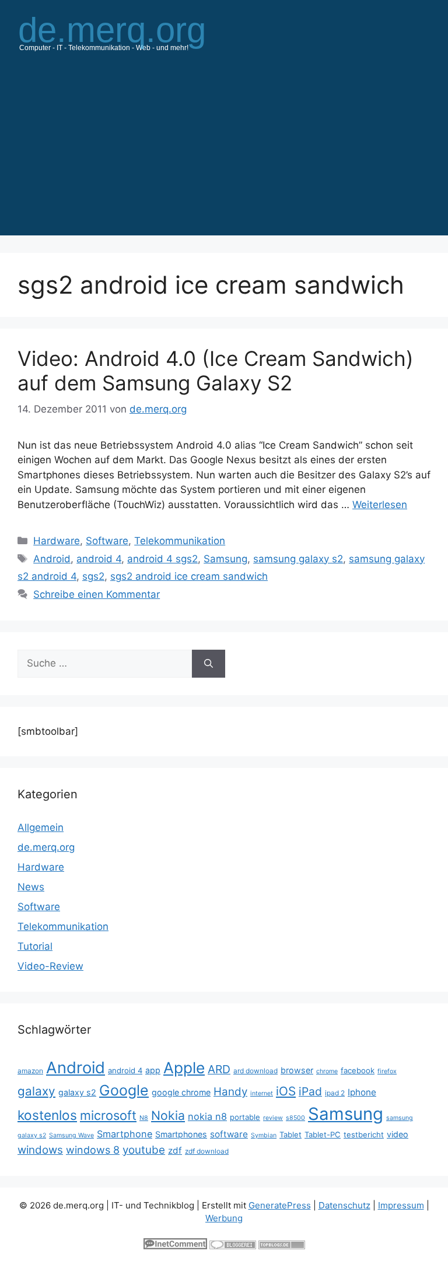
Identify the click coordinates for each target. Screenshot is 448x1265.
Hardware (56, 541)
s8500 (295, 1118)
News (31, 887)
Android (52, 559)
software (229, 1134)
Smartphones (181, 1134)
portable (245, 1117)
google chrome (181, 1092)
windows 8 (93, 1150)
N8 (143, 1118)
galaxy (36, 1091)
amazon (30, 1070)
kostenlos (47, 1115)
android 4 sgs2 (162, 559)
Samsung (225, 559)
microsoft (108, 1115)
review (273, 1118)
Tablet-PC (322, 1134)
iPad (310, 1091)
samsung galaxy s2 (298, 559)
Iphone (362, 1092)
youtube (144, 1150)
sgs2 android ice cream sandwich (189, 576)
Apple (184, 1067)
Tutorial (35, 946)
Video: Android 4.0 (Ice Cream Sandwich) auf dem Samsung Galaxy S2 (216, 370)
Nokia (168, 1115)
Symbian (263, 1135)
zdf (175, 1150)
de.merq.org (46, 847)
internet (261, 1093)
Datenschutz (344, 1205)
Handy (230, 1091)
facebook (357, 1070)
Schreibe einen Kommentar (96, 594)
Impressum (401, 1205)
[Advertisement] (224, 153)
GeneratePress (280, 1205)
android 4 (98, 559)
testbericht (364, 1134)
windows (40, 1150)
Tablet (290, 1134)
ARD (219, 1069)
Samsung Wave (71, 1135)
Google (124, 1090)
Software (107, 541)
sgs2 (93, 576)
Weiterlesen (379, 504)
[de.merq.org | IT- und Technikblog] (126, 32)
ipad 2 (335, 1092)
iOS (286, 1091)
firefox (387, 1071)
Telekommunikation (179, 541)
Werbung (224, 1218)
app (152, 1070)
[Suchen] (208, 664)
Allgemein (41, 827)
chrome (327, 1071)
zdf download (207, 1151)
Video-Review (50, 966)
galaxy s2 (77, 1092)
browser (297, 1070)
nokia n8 (207, 1116)
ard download (255, 1070)
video (397, 1134)
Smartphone (124, 1134)
